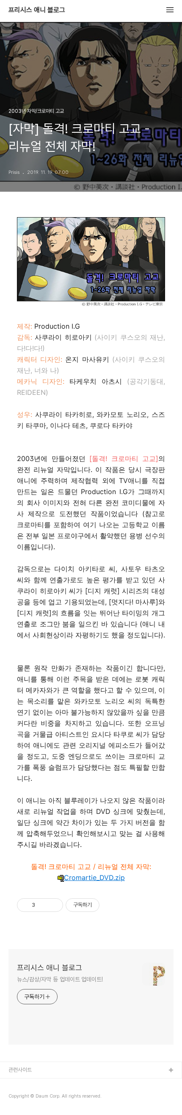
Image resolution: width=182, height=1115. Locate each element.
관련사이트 (20, 1070)
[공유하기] (43, 905)
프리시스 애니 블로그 (36, 10)
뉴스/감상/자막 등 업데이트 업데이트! (60, 979)
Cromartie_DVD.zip (94, 877)
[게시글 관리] (53, 905)
